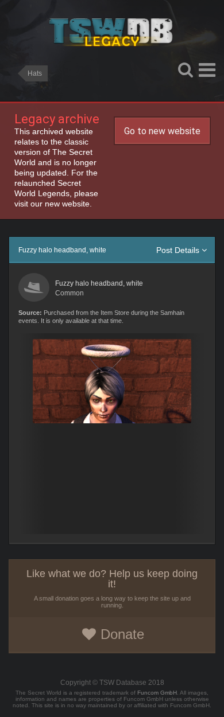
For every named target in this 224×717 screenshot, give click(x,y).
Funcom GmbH (157, 692)
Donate (122, 634)
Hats (35, 73)
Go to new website (162, 131)
